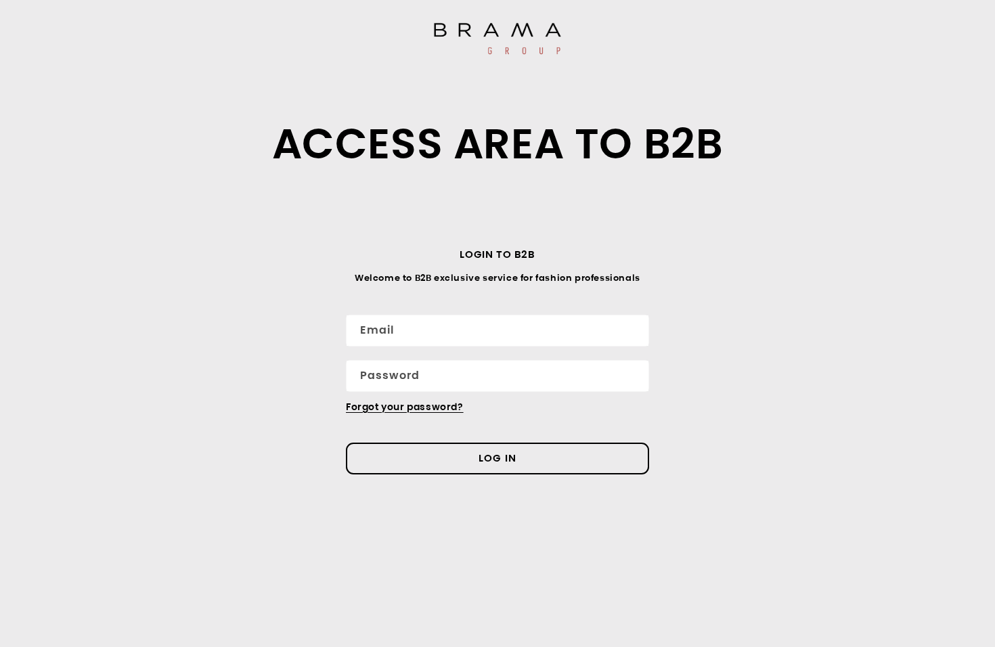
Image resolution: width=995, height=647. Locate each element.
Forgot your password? (405, 407)
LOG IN (497, 458)
